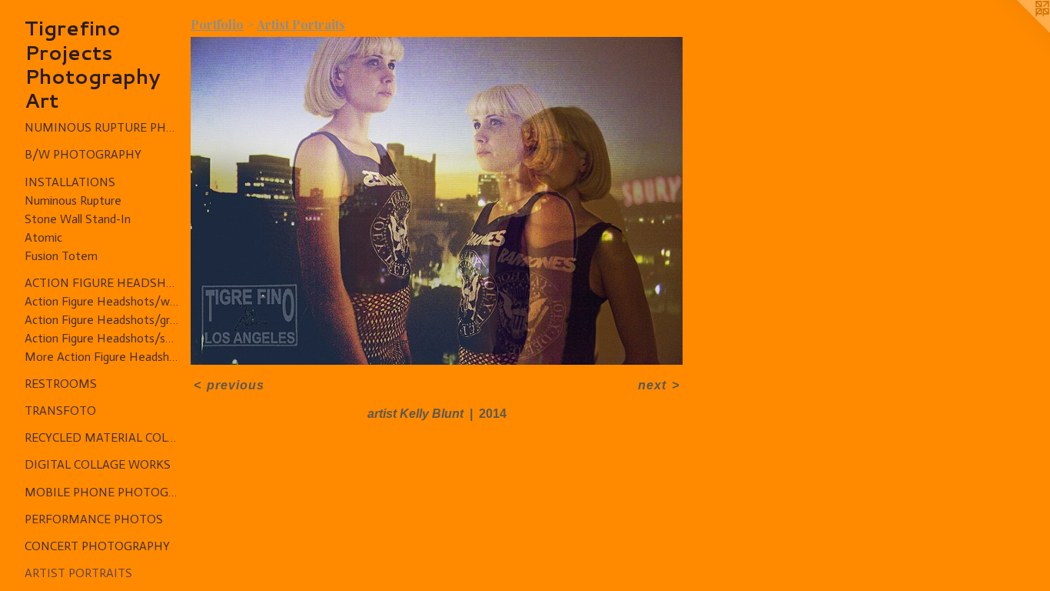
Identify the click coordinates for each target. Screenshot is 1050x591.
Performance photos (94, 519)
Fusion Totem (61, 256)
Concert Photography (97, 546)
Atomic (43, 237)
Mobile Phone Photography (101, 492)
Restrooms (61, 383)
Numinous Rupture (73, 200)
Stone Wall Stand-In (78, 219)
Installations (70, 182)
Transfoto (60, 410)
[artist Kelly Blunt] (437, 201)
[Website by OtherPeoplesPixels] (1019, 31)
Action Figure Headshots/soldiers (101, 338)
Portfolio (217, 24)
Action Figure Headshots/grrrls (101, 319)
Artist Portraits (78, 573)
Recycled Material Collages (101, 437)
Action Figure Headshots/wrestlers (101, 301)
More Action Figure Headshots (101, 356)
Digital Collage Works (98, 464)
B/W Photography (83, 154)
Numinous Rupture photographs (101, 127)
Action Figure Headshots (101, 282)
